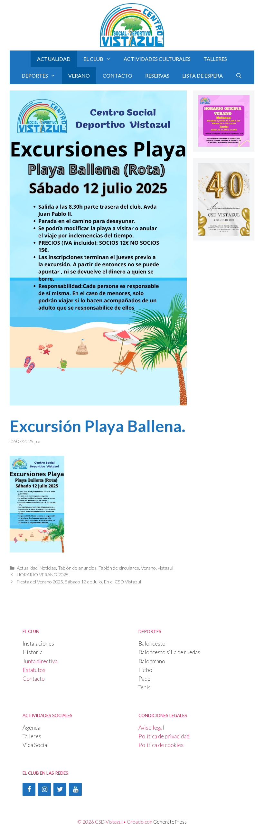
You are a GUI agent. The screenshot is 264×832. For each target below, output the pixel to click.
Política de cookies (161, 745)
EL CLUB (93, 59)
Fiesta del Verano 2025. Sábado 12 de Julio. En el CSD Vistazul (79, 581)
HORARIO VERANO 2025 (43, 574)
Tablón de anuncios (77, 568)
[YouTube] (75, 789)
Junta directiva (40, 661)
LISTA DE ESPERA (202, 75)
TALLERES (215, 59)
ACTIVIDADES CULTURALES (157, 59)
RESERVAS (157, 75)
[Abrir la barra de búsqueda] (239, 75)
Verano (79, 75)
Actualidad (54, 59)
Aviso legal (151, 727)
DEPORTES (35, 75)
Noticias (48, 568)
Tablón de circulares (119, 568)
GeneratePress (170, 822)
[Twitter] (59, 789)
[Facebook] (29, 789)
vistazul (165, 568)
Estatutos (34, 670)
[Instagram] (44, 789)
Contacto (34, 678)
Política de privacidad (163, 736)
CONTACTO (117, 75)
